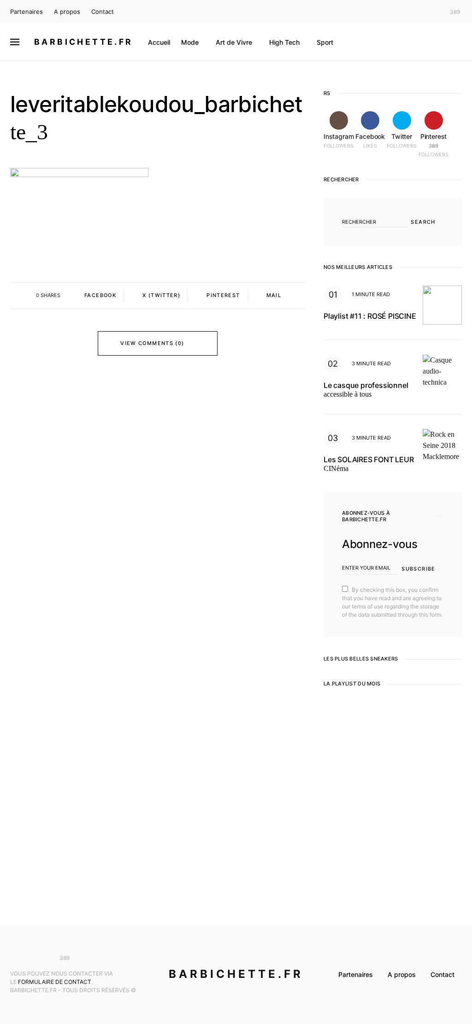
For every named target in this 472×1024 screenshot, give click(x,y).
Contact (102, 11)
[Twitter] (431, 12)
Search (423, 222)
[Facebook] (417, 12)
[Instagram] (404, 12)
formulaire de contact (54, 981)
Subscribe (418, 569)
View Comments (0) (152, 343)
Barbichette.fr (83, 42)
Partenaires (26, 11)
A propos (67, 11)
